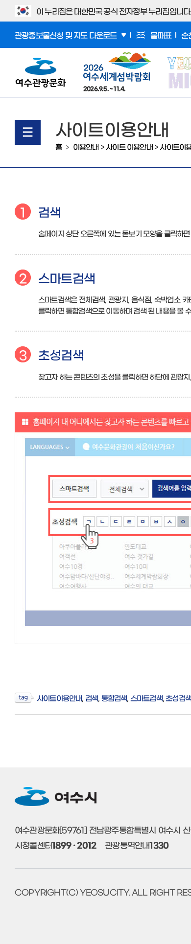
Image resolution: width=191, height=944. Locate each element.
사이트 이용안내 (129, 146)
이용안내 (86, 146)
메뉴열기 (28, 132)
